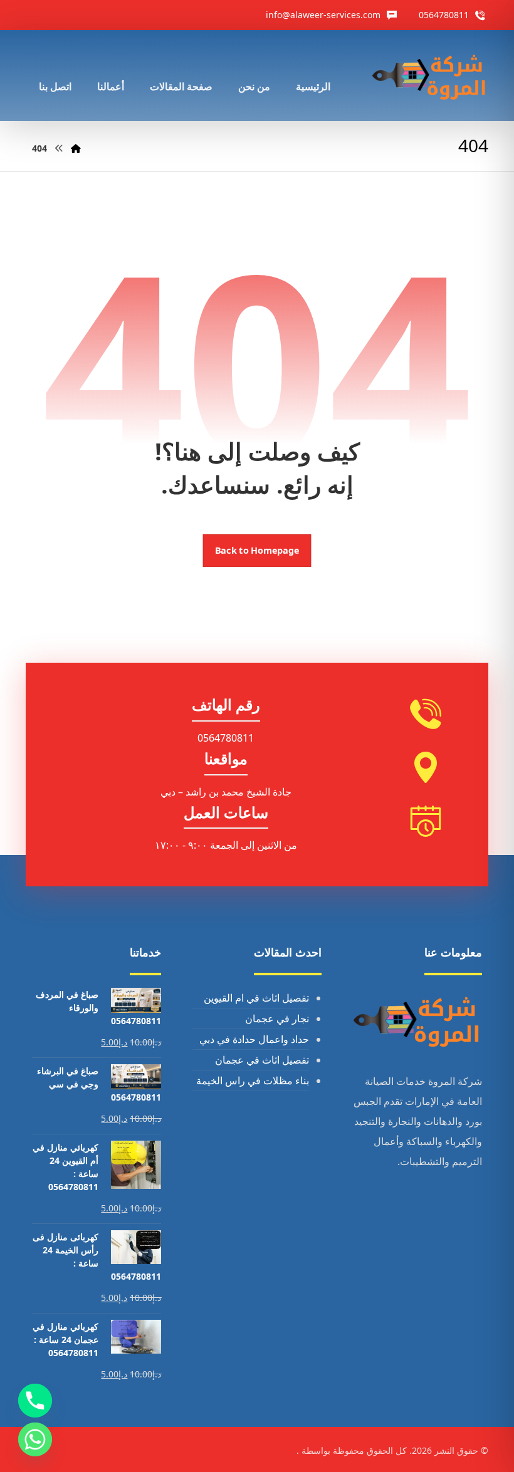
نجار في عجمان (277, 1018)
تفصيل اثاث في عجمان (262, 1060)
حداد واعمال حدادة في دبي (254, 1039)
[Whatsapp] (35, 1439)
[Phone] (35, 1401)
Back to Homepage (257, 550)
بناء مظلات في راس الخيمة (252, 1080)
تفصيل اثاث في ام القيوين (256, 998)
